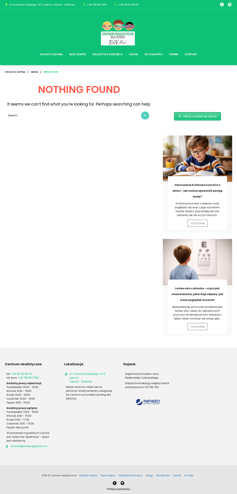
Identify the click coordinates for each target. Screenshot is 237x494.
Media (34, 72)
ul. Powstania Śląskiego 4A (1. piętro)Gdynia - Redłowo (88, 377)
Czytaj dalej (197, 223)
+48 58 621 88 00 (128, 4)
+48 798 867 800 (97, 4)
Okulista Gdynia (51, 54)
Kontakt (191, 54)
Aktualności (153, 54)
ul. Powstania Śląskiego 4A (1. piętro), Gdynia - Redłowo (42, 4)
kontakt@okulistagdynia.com (28, 446)
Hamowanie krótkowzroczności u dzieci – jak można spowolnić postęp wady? (197, 190)
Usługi (133, 54)
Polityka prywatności (118, 489)
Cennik (173, 54)
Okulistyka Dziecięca (107, 54)
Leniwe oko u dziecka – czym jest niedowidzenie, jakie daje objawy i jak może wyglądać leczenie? (197, 294)
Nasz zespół (77, 54)
